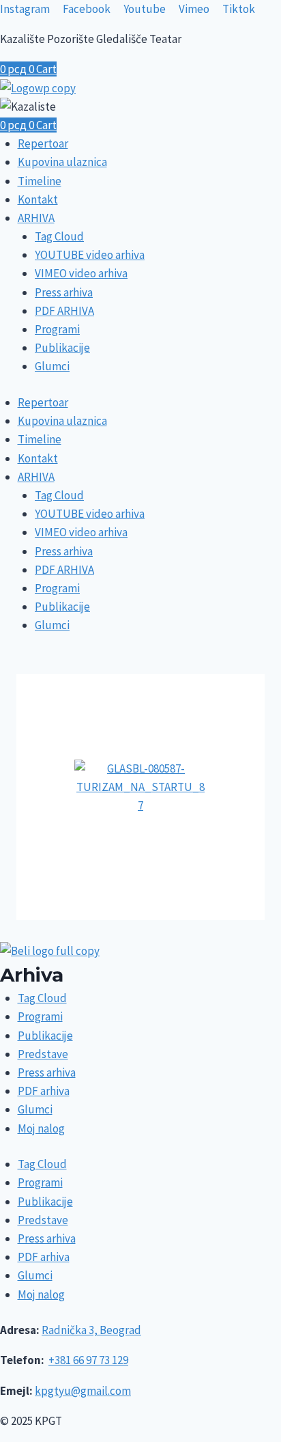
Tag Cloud (59, 236)
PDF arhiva (44, 1090)
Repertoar (43, 143)
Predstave (43, 1054)
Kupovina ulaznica (62, 161)
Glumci (52, 366)
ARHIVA (36, 217)
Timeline (39, 181)
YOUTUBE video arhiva (90, 254)
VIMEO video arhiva (81, 273)
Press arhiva (64, 292)
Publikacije (62, 347)
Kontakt (38, 199)
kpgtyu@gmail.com (83, 1390)
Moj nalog (41, 1128)
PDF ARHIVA (64, 310)
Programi (57, 329)
